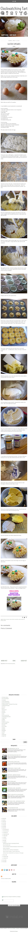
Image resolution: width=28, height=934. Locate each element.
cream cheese (12, 619)
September (5, 834)
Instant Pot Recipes (6, 702)
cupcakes (16, 619)
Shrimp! (3, 711)
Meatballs (4, 730)
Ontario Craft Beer (5, 722)
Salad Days (4, 718)
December (5, 829)
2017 (3, 823)
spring (2, 620)
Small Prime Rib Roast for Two (13, 748)
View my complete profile (6, 878)
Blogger (16, 931)
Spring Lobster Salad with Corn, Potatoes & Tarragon (13, 852)
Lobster (3, 731)
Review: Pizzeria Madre (12, 781)
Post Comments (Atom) (10, 663)
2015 (3, 826)
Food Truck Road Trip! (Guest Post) (14, 755)
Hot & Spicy (4, 726)
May (4, 840)
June (4, 838)
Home (14, 661)
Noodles (3, 729)
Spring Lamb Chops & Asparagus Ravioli (11, 843)
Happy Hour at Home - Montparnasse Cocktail (16, 801)
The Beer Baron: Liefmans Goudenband (10, 849)
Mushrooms (4, 709)
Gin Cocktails (4, 723)
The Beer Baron (5, 697)
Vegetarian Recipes (6, 705)
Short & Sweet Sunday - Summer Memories (11, 851)
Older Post (24, 661)
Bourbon (3, 724)
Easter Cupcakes (6, 848)
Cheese (3, 727)
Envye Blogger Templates (15, 928)
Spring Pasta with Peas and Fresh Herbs (13, 35)
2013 (3, 860)
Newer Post (4, 661)
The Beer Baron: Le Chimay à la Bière (14, 768)
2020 (3, 818)
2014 (3, 827)
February (5, 856)
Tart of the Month (5, 698)
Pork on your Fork (5, 715)
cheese (3, 32)
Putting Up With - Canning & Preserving (9, 704)
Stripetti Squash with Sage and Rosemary (15, 794)
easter (20, 619)
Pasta (3, 713)
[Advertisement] (14, 678)
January (5, 858)
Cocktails (4, 700)
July (4, 837)
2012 (3, 861)
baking (4, 619)
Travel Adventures (5, 701)
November (5, 830)
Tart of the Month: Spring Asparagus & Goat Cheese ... (13, 846)
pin (24, 619)
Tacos (3, 733)
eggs (22, 619)
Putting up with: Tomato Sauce (13, 761)
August (4, 835)
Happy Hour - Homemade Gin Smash (14, 775)
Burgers (3, 720)
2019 (3, 820)
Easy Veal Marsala (6, 845)
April (4, 842)
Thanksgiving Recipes (6, 716)
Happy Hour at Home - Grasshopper (14, 788)
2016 (3, 824)
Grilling (3, 719)
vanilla (4, 620)
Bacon (3, 708)
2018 (3, 821)
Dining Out (4, 734)
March (4, 854)
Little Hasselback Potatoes (13, 807)
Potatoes (4, 712)
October (5, 832)
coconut (7, 619)
